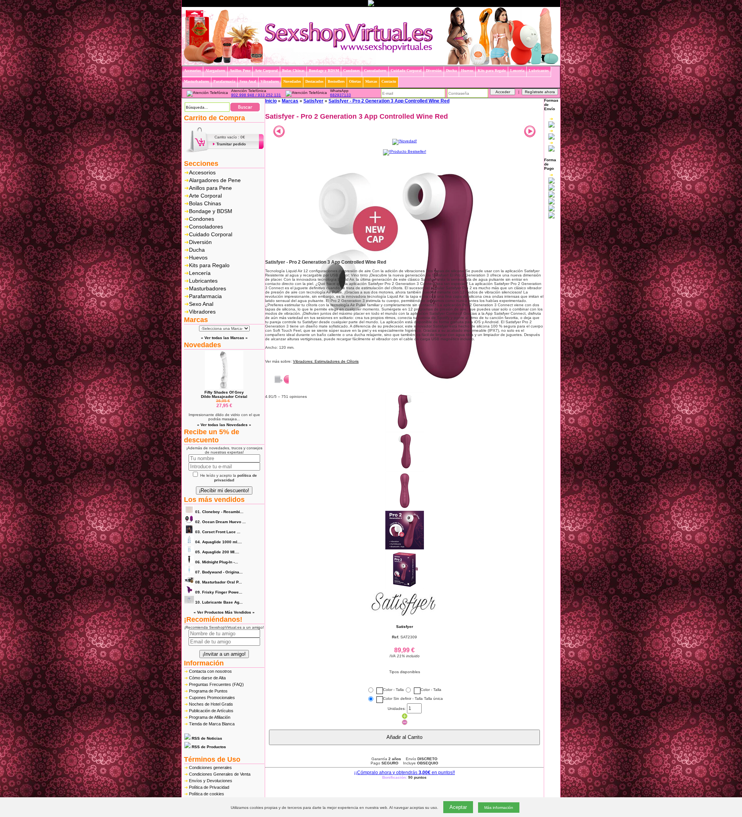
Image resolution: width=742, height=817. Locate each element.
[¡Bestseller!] (404, 151)
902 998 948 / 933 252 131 (256, 95)
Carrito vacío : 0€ (229, 137)
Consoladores (206, 226)
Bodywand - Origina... (219, 572)
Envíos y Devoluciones (210, 780)
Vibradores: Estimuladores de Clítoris (326, 361)
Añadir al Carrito (404, 737)
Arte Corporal (205, 196)
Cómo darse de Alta (207, 677)
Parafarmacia (205, 296)
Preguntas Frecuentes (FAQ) (216, 684)
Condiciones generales (210, 767)
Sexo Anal (201, 304)
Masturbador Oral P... (218, 582)
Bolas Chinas (205, 203)
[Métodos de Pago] (551, 195)
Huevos (198, 257)
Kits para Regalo (209, 265)
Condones (201, 219)
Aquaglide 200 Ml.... (217, 552)
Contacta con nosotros (210, 671)
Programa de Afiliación (209, 717)
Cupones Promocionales (212, 697)
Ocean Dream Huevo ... (220, 522)
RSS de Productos (208, 747)
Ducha (197, 250)
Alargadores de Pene (215, 180)
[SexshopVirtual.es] (371, 63)
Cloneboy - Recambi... (219, 512)
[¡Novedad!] (404, 141)
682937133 (340, 95)
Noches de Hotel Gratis (211, 704)
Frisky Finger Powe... (218, 592)
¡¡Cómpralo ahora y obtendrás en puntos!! (404, 772)
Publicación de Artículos (211, 710)
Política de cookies (206, 793)
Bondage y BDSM (210, 211)
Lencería (200, 273)
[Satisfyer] (404, 615)
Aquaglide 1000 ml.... (218, 542)
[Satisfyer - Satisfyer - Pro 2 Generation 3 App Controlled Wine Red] (405, 390)
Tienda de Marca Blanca (212, 723)
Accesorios (202, 172)
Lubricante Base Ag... (219, 602)
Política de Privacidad (209, 787)
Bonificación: (404, 777)
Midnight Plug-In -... (216, 562)
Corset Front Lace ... (217, 532)
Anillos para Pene (210, 188)
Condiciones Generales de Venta (219, 774)
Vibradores (202, 312)
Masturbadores (207, 288)
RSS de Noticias (206, 738)
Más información (498, 807)
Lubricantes (203, 281)
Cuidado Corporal (210, 234)
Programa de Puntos (208, 691)
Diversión (200, 242)
